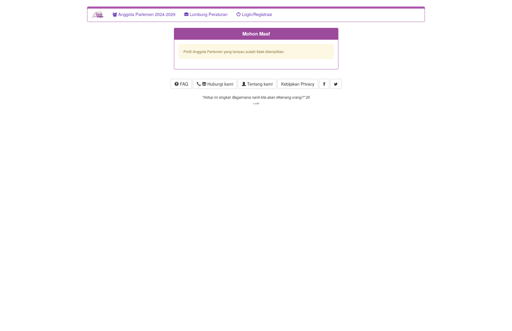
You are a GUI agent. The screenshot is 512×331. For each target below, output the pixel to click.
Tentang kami (259, 84)
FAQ (183, 84)
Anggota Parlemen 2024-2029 (146, 14)
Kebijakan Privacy (297, 84)
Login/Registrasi (256, 14)
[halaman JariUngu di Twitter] (336, 84)
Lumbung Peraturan (208, 14)
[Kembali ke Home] (97, 14)
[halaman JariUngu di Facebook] (324, 84)
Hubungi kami (219, 84)
